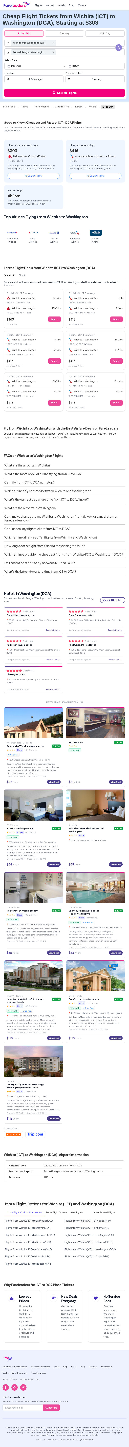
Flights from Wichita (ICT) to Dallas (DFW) (86, 1256)
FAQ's (74, 1366)
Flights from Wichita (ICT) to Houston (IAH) (28, 1263)
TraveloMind (106, 1366)
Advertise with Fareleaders (15, 1366)
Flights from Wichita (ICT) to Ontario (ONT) (28, 1249)
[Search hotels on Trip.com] (35, 1134)
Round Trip (24, 33)
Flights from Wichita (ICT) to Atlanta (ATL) (86, 1227)
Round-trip (9, 275)
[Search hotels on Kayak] (14, 1134)
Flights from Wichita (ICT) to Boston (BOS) (28, 1242)
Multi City (105, 33)
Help (65, 1366)
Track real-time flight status (15, 1373)
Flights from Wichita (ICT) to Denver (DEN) (27, 1227)
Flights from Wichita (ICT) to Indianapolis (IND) (30, 1234)
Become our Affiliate (40, 1366)
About (56, 1366)
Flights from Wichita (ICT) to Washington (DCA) (90, 1249)
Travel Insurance (38, 1373)
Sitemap (93, 1366)
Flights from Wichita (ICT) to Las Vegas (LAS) (29, 1220)
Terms (5, 1379)
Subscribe (51, 1407)
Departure (16, 66)
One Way (65, 33)
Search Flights (67, 92)
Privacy (13, 1379)
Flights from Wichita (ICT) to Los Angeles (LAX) (89, 1234)
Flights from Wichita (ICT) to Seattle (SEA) (27, 1256)
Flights (38, 5)
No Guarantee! (26, 1379)
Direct (22, 275)
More (81, 5)
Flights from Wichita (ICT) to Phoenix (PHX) (87, 1220)
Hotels (61, 5)
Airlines (50, 5)
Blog (71, 5)
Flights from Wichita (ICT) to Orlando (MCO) (88, 1242)
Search (54, 319)
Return (75, 66)
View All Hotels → (112, 600)
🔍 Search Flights (33, 175)
